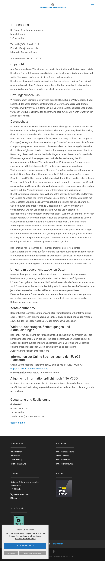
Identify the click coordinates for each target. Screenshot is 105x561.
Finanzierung (16, 460)
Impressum (58, 544)
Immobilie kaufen (63, 460)
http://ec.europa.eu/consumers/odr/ (29, 368)
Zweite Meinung (62, 456)
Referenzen (15, 456)
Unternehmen (16, 452)
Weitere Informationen (25, 538)
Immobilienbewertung (65, 452)
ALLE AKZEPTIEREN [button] (25, 546)
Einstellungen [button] (11, 553)
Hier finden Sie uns (18, 464)
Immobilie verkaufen (64, 464)
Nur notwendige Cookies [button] (32, 553)
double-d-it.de (17, 422)
